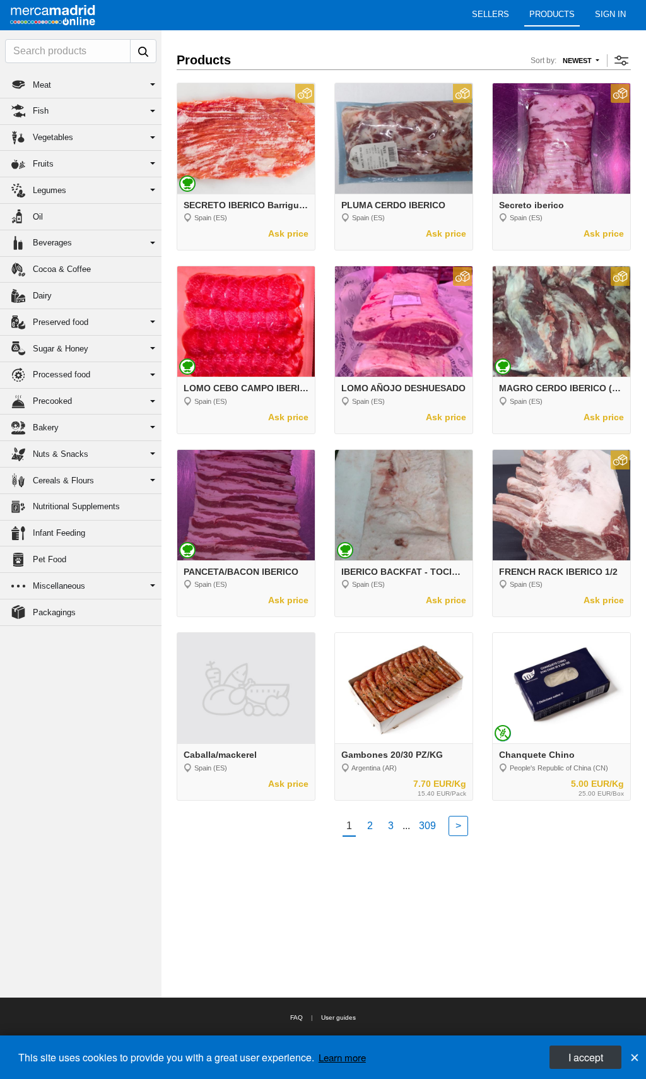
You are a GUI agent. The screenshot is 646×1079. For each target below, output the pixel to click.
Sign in (610, 14)
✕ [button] (635, 1056)
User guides (338, 1017)
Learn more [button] (342, 1057)
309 (427, 825)
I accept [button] (585, 1057)
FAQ (296, 1017)
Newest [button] (578, 60)
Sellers (490, 14)
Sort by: (543, 60)
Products (552, 14)
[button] (81, 85)
